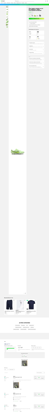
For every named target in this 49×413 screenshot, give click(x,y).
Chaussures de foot (31, 325)
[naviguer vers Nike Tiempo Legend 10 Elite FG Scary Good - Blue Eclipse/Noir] (32, 15)
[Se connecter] (46, 1)
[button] (7, 9)
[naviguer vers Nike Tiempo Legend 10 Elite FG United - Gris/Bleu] (37, 15)
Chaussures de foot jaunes (18, 327)
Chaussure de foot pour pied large (32, 329)
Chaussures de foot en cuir (26, 327)
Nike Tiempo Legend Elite (23, 329)
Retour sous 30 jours (33, 23)
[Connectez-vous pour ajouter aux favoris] (13, 300)
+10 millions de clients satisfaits (34, 26)
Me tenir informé (36, 18)
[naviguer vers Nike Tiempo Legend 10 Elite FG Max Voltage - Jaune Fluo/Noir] (35, 15)
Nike (27, 325)
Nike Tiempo (32, 327)
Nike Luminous (23, 325)
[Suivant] (25, 293)
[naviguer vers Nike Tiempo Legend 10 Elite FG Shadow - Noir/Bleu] (40, 15)
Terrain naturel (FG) (17, 325)
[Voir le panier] (47, 1)
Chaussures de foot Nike (16, 329)
